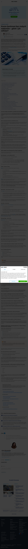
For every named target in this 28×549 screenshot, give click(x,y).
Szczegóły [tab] (14, 269)
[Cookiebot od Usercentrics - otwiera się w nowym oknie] (24, 267)
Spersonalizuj (13, 281)
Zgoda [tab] (5, 269)
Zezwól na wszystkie (22, 281)
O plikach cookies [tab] (23, 269)
